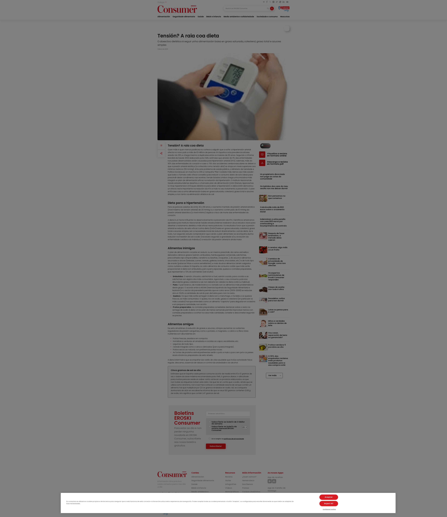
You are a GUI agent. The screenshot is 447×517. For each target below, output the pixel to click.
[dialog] (228, 503)
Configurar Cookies (329, 509)
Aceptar (329, 497)
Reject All (328, 503)
